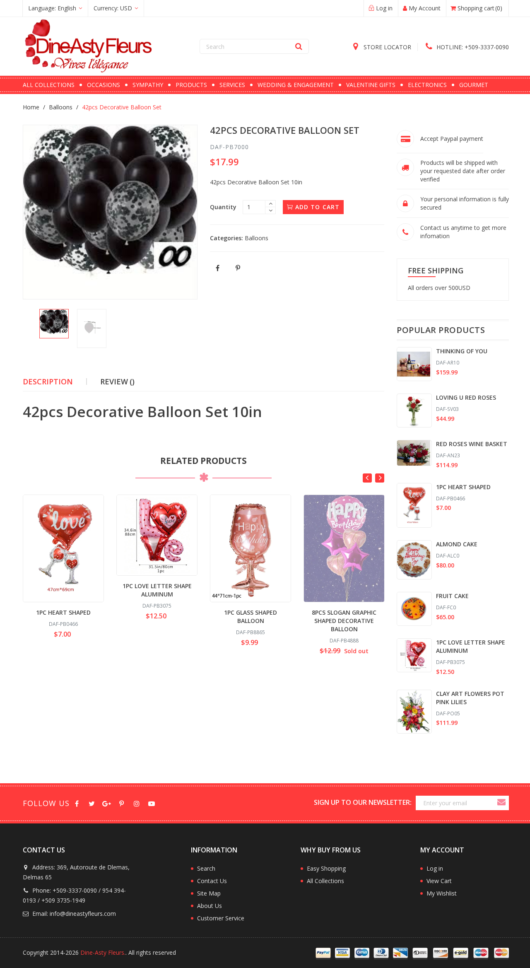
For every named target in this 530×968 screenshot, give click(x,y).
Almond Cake (456, 544)
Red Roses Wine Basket (471, 444)
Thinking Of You (461, 351)
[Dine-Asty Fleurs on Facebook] (77, 803)
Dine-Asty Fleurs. (102, 952)
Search (206, 868)
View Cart (439, 881)
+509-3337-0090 (472, 47)
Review (117, 381)
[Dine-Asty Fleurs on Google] (106, 803)
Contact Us (212, 881)
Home (31, 107)
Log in (434, 868)
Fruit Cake (452, 596)
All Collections (325, 881)
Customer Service (220, 918)
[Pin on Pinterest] (238, 268)
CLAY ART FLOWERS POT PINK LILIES (470, 698)
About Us (209, 906)
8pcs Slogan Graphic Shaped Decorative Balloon (344, 620)
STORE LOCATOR (386, 47)
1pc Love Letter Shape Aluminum (157, 590)
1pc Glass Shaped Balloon (250, 616)
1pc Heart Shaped (63, 612)
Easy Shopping (326, 868)
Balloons (60, 107)
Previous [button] (367, 478)
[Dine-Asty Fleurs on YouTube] (151, 803)
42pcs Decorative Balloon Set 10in (142, 411)
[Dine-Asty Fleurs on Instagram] (136, 803)
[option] (54, 324)
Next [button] (379, 478)
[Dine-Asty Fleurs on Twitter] (91, 803)
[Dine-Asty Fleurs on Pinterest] (121, 803)
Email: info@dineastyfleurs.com (73, 913)
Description (48, 381)
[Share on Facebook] (218, 268)
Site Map (209, 893)
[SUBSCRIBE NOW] (501, 803)
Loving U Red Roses (466, 397)
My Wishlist (441, 893)
